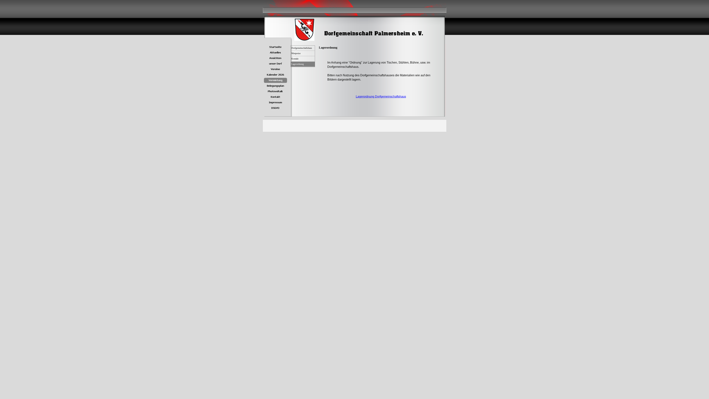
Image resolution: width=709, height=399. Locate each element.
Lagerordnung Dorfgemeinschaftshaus (381, 96)
